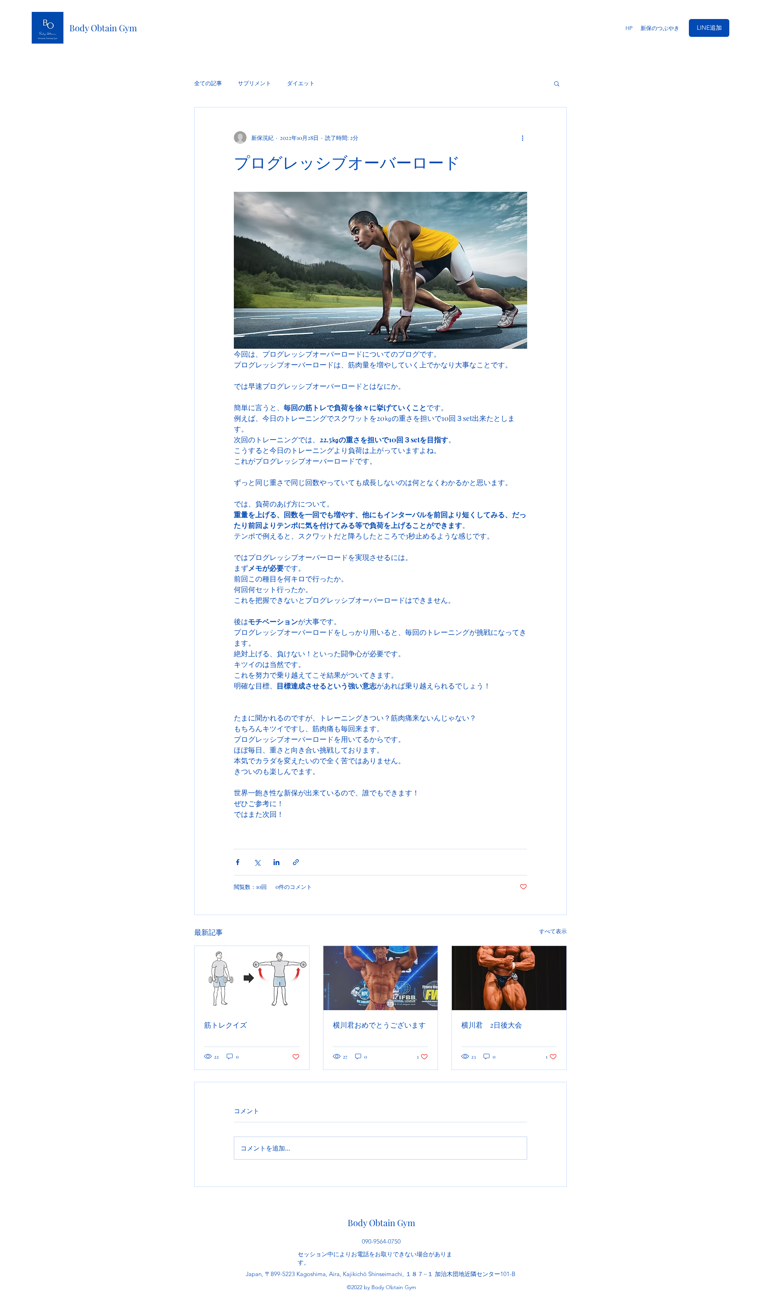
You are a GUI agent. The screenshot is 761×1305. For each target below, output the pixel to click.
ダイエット (301, 83)
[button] (556, 83)
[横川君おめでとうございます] (380, 978)
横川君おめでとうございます (379, 1025)
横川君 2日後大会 (491, 1025)
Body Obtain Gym (103, 28)
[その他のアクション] (522, 137)
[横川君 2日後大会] (509, 978)
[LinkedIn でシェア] (276, 862)
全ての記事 (208, 83)
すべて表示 (553, 931)
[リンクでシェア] (296, 862)
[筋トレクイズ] (252, 978)
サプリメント (254, 83)
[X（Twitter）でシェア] (257, 862)
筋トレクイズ (229, 1025)
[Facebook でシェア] (237, 862)
